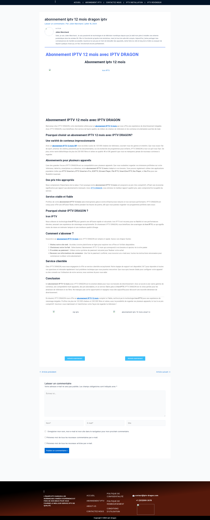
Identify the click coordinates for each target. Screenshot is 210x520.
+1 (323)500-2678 (144, 500)
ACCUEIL (77, 2)
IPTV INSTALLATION (134, 2)
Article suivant (163, 372)
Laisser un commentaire (54, 24)
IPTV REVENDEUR (154, 2)
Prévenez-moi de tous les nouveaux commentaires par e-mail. (72, 437)
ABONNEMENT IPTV (93, 2)
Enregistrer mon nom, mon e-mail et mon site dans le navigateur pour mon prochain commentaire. (88, 431)
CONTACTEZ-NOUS (113, 2)
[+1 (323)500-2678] (133, 500)
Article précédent (48, 372)
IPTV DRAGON (96, 188)
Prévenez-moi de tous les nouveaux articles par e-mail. (69, 443)
